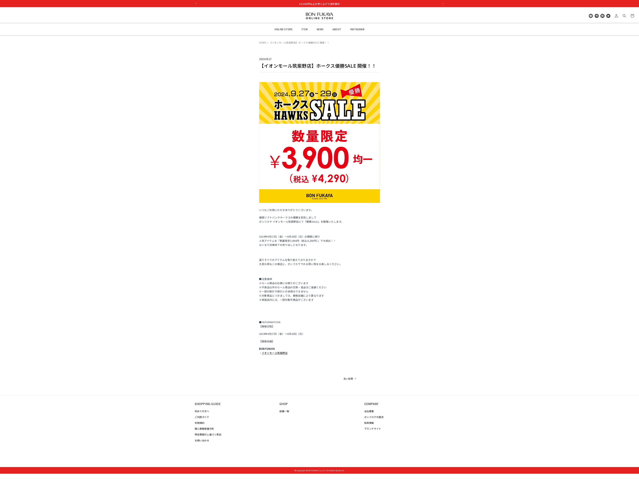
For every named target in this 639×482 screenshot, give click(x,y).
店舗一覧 (284, 411)
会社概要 (369, 411)
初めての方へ (202, 411)
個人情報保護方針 (204, 428)
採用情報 (369, 422)
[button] (624, 15)
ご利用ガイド (202, 417)
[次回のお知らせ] (443, 3)
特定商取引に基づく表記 (208, 434)
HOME (262, 42)
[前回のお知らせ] (196, 3)
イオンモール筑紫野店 (275, 353)
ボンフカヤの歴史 (374, 417)
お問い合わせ (202, 440)
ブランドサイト (372, 428)
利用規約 (199, 422)
